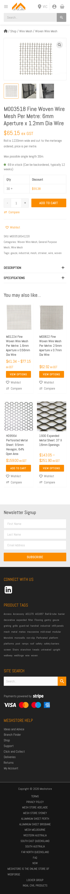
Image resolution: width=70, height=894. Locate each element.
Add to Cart (48, 203)
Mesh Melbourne (35, 830)
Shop (13, 31)
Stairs (16, 649)
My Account (11, 768)
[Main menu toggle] (4, 6)
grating (7, 625)
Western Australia (35, 835)
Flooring (39, 620)
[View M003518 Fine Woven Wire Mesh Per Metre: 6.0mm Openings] (11, 91)
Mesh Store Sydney (35, 813)
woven (58, 253)
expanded (21, 620)
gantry (47, 620)
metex (22, 631)
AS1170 (30, 614)
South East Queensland (35, 841)
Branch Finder (12, 734)
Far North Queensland (35, 852)
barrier (61, 614)
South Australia (35, 846)
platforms (9, 643)
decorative (9, 620)
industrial (24, 253)
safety (39, 643)
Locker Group (35, 880)
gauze (14, 253)
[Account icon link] (54, 6)
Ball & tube (51, 614)
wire (50, 253)
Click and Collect (14, 751)
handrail (34, 625)
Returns (9, 762)
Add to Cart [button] (18, 468)
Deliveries (10, 757)
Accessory (18, 614)
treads (35, 649)
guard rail (24, 625)
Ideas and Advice (14, 729)
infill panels (58, 625)
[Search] (61, 17)
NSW (35, 863)
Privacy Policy (35, 802)
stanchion (25, 649)
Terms (35, 796)
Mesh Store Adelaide (35, 807)
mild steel (45, 631)
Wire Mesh (25, 31)
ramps (25, 643)
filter (30, 620)
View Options (18, 374)
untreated (46, 649)
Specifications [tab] (14, 278)
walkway (8, 655)
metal (14, 631)
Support (9, 746)
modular (56, 631)
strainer (42, 253)
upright (56, 649)
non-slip (31, 637)
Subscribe (35, 557)
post (17, 643)
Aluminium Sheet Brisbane (35, 824)
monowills (19, 637)
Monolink (8, 637)
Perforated (42, 637)
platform (53, 637)
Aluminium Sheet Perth (35, 819)
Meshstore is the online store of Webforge (28, 871)
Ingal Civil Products (35, 885)
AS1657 (39, 614)
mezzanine (33, 631)
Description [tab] (12, 267)
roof (32, 643)
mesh (33, 253)
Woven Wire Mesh (46, 31)
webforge (19, 655)
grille (15, 625)
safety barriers (51, 643)
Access (8, 614)
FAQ (35, 858)
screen (7, 649)
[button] (59, 44)
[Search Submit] (62, 681)
